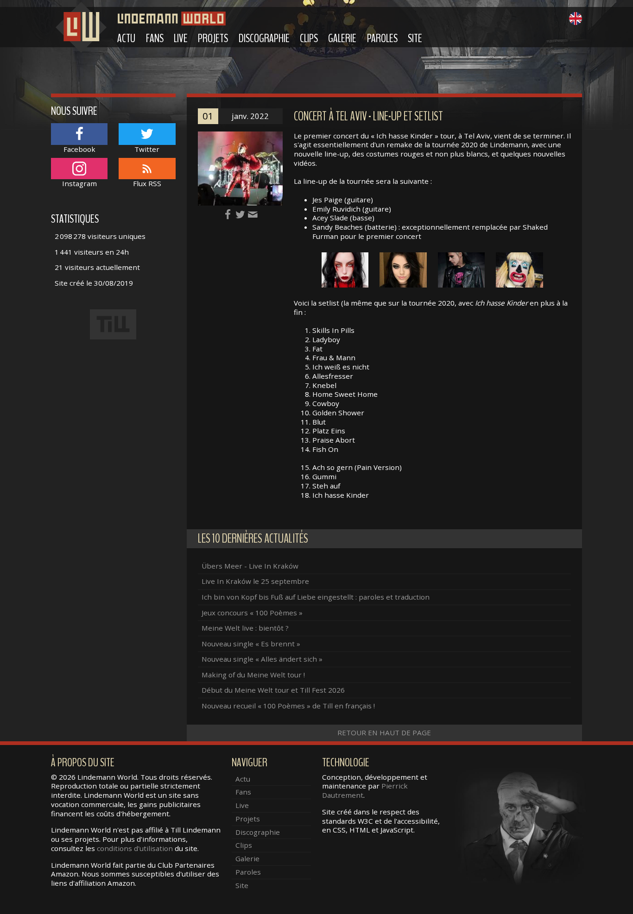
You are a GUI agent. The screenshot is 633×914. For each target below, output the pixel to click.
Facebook (79, 148)
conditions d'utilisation (135, 848)
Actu (126, 38)
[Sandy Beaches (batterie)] (519, 269)
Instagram (79, 183)
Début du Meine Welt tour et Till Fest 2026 (273, 690)
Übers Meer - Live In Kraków (250, 565)
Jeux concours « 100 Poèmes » (252, 612)
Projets (213, 38)
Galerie (342, 38)
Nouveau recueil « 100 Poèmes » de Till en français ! (288, 705)
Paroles (382, 38)
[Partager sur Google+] (252, 214)
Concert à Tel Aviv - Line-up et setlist (368, 116)
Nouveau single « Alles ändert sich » (262, 659)
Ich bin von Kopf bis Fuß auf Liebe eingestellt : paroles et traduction (316, 596)
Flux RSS (147, 183)
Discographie (264, 38)
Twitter (146, 148)
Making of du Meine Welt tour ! (253, 674)
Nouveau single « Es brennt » (251, 643)
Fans (155, 38)
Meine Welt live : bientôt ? (245, 627)
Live (181, 38)
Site (415, 38)
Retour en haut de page (384, 732)
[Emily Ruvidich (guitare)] (403, 269)
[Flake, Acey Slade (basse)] (461, 269)
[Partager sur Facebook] (228, 214)
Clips (309, 38)
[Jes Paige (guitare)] (345, 269)
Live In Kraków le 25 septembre (255, 581)
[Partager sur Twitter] (241, 214)
